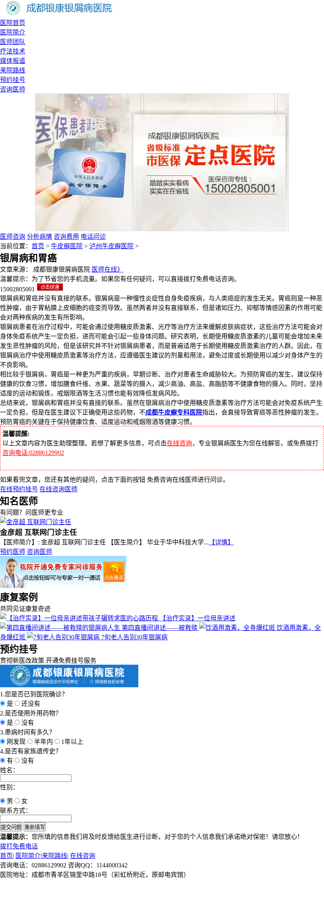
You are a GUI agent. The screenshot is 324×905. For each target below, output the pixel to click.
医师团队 (12, 41)
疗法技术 (12, 51)
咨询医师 (12, 89)
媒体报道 (12, 60)
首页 (38, 246)
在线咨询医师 (58, 489)
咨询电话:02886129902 (33, 452)
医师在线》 (107, 269)
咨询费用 (66, 236)
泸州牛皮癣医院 (111, 246)
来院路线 (12, 70)
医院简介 (12, 32)
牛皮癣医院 (67, 246)
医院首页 (12, 22)
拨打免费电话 (19, 846)
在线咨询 (179, 443)
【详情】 (221, 542)
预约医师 (12, 551)
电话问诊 (93, 236)
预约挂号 (12, 79)
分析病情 (39, 236)
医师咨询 (12, 236)
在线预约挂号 (19, 489)
